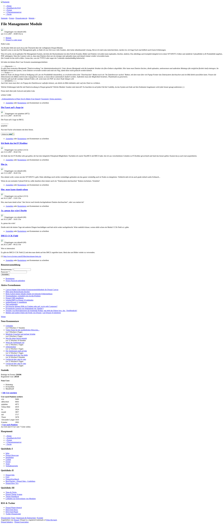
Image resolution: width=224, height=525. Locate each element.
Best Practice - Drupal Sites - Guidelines (20, 481)
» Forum (9, 10)
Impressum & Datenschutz (26, 518)
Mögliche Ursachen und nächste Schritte (20, 334)
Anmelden (9, 103)
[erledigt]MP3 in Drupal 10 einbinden (19, 300)
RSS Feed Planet (12, 512)
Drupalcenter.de (21, 18)
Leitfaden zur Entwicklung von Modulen (21, 499)
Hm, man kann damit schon (14, 189)
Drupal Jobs (10, 475)
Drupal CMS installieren (15, 298)
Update (8, 460)
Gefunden (9, 326)
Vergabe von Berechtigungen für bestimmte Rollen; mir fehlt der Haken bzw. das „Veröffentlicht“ (41, 311)
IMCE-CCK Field (9, 236)
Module (31, 18)
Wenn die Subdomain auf (15, 343)
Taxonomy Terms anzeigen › (51, 99)
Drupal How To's (12, 483)
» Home (9, 6)
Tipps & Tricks (11, 492)
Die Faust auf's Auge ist (12, 107)
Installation (10, 457)
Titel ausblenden (12, 304)
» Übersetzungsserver (13, 12)
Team (8, 464)
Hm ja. (4, 164)
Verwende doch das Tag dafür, (17, 355)
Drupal (16, 520)
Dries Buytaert (51, 520)
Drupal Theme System (14, 494)
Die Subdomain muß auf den (16, 351)
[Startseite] (5, 2)
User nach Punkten (10, 425)
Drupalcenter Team (8, 518)
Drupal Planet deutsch (14, 508)
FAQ (7, 477)
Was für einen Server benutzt (16, 338)
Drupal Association (21, 522)
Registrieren (22, 103)
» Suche (9, 14)
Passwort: (5, 272)
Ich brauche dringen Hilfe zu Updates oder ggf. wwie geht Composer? (31, 306)
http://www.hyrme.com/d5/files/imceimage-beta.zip (22, 256)
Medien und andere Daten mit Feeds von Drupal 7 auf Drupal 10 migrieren (33, 313)
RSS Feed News (12, 510)
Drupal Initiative (7, 522)
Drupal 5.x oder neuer (14, 40)
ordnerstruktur (11, 347)
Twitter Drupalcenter (13, 514)
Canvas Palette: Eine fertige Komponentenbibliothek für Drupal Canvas (32, 290)
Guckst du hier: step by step (16, 359)
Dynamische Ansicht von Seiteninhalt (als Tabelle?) (25, 308)
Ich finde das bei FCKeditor (14, 143)
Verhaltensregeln (12, 466)
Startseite (4, 18)
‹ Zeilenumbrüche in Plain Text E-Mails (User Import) (21, 99)
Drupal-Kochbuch (12, 479)
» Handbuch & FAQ (13, 8)
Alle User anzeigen (9, 393)
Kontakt (40, 518)
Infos (7, 453)
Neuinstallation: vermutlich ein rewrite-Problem (23, 296)
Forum (11, 18)
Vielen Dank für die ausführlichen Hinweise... (22, 330)
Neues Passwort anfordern (15, 281)
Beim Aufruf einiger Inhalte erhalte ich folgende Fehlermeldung (29, 294)
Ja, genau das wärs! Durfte (14, 210)
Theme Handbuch (12, 496)
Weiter (3, 317)
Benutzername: (7, 269)
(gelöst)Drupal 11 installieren (16, 302)
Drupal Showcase (12, 455)
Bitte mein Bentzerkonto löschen (18, 292)
